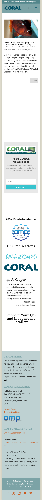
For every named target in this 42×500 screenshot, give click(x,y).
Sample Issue (28, 481)
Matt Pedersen (11, 47)
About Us (19, 487)
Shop (11, 487)
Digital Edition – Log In (15, 484)
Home (8, 481)
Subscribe (17, 481)
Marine (30, 50)
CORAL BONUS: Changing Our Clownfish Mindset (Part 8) (19, 43)
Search (34, 81)
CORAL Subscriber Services (16, 433)
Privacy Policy (10, 409)
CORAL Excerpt (21, 50)
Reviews (30, 484)
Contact (28, 487)
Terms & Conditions (12, 412)
